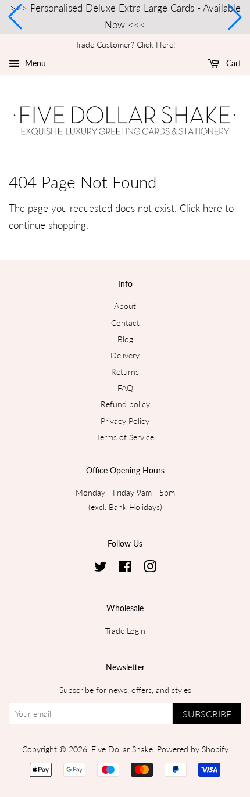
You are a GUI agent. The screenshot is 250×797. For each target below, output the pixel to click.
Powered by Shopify (192, 749)
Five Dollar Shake (122, 749)
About (125, 306)
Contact (125, 323)
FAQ (125, 388)
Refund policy (125, 404)
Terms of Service (125, 437)
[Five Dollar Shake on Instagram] (150, 568)
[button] (15, 17)
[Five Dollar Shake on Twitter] (100, 568)
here (212, 208)
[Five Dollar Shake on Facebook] (125, 568)
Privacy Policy (125, 421)
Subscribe (207, 713)
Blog (125, 339)
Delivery (125, 355)
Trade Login (125, 631)
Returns (125, 371)
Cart (232, 63)
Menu (34, 63)
